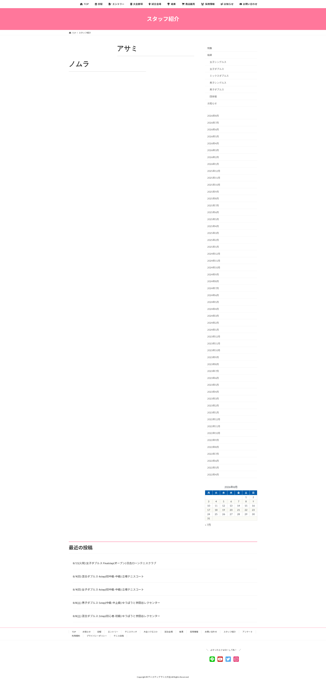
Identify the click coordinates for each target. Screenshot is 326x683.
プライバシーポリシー (97, 636)
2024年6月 (213, 295)
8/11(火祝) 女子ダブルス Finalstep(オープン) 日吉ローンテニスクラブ (114, 563)
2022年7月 (213, 453)
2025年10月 (213, 184)
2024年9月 (213, 274)
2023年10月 (213, 350)
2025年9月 (213, 191)
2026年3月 (213, 150)
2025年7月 (213, 205)
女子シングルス (218, 62)
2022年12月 (213, 419)
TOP (74, 631)
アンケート (247, 631)
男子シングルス (218, 82)
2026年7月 (213, 122)
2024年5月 (213, 302)
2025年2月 (213, 239)
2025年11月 (213, 177)
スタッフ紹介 (230, 631)
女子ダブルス (217, 68)
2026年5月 (213, 136)
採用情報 (194, 631)
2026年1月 (213, 164)
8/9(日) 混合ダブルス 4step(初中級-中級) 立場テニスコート (108, 576)
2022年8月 (213, 446)
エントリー (113, 631)
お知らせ (212, 103)
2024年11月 (213, 260)
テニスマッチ (131, 631)
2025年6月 (213, 212)
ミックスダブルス (219, 75)
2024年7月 (213, 288)
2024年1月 (213, 329)
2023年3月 (213, 398)
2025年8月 (213, 198)
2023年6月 (213, 377)
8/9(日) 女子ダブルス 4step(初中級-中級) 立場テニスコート (108, 589)
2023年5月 (213, 384)
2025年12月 (213, 170)
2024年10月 (213, 267)
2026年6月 (213, 129)
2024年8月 (213, 281)
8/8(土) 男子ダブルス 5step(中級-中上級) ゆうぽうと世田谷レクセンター (116, 602)
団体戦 (213, 96)
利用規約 (76, 636)
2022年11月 (213, 426)
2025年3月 (213, 233)
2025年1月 (213, 246)
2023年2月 (213, 405)
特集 (209, 48)
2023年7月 (213, 371)
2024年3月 (213, 315)
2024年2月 (213, 322)
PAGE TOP (315, 659)
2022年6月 (213, 460)
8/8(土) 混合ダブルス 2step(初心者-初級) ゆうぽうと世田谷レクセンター (116, 616)
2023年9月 (213, 357)
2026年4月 (213, 143)
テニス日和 (119, 636)
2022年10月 (213, 433)
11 (216, 505)
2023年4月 (213, 391)
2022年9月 (213, 440)
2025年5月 (213, 219)
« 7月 (208, 524)
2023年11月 (213, 343)
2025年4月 (213, 226)
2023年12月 (213, 336)
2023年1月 (213, 412)
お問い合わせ (211, 631)
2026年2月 (213, 157)
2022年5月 (213, 467)
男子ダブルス (217, 89)
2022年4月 (213, 474)
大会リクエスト (151, 631)
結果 (209, 55)
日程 (99, 631)
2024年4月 (213, 308)
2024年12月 (213, 253)
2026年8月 (213, 115)
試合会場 (169, 631)
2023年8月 (213, 364)
